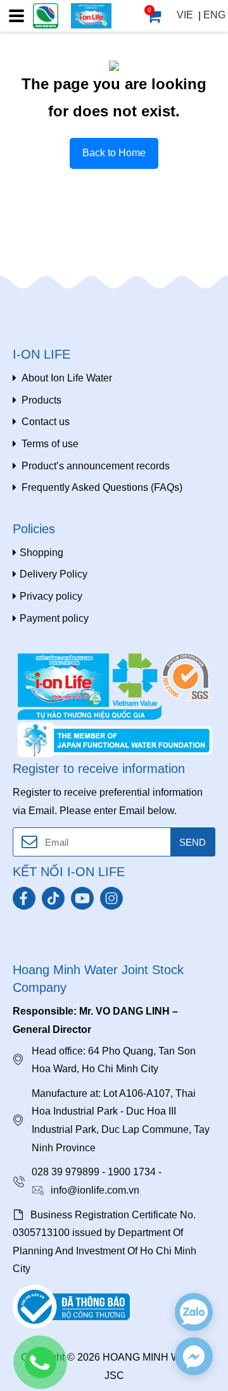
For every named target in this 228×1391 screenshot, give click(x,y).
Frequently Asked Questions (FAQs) (102, 487)
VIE (185, 14)
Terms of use (50, 443)
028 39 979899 (65, 1171)
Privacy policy (51, 596)
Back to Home (114, 152)
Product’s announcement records (96, 466)
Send (192, 842)
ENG (214, 14)
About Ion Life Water (67, 378)
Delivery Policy (53, 574)
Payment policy (54, 618)
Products (41, 400)
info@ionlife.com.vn (95, 1190)
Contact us (46, 421)
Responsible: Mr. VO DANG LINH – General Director (95, 1020)
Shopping (41, 552)
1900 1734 (132, 1171)
